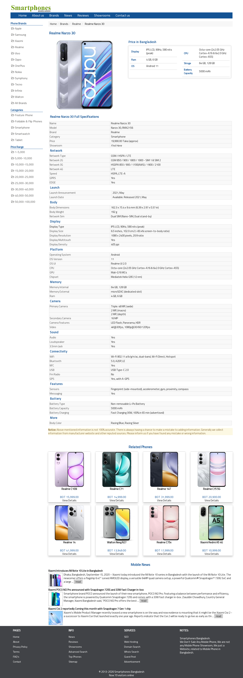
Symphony (21, 78)
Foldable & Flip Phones (28, 121)
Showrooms (102, 15)
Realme (19, 47)
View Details (69, 494)
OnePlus (19, 66)
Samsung (20, 34)
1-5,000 (19, 152)
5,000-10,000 (23, 158)
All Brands (20, 103)
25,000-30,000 (24, 183)
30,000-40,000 (24, 189)
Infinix (18, 90)
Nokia (18, 72)
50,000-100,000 (24, 202)
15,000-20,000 (24, 170)
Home (23, 15)
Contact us (123, 15)
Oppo (17, 59)
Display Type (57, 227)
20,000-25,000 (24, 177)
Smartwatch (22, 134)
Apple (18, 28)
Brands (54, 15)
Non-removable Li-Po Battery (128, 404)
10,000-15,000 (24, 164)
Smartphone (22, 127)
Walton (19, 97)
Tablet (18, 140)
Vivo (17, 53)
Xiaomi (18, 41)
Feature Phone (23, 115)
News (68, 15)
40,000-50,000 (24, 195)
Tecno (18, 84)
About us (38, 15)
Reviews (83, 15)
